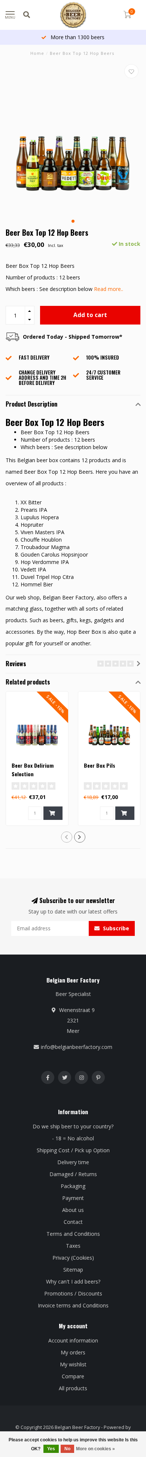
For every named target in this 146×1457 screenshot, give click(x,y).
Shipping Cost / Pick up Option (73, 1150)
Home (37, 53)
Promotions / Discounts (73, 1293)
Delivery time (73, 1162)
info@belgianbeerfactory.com (76, 1046)
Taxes (73, 1245)
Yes (51, 1448)
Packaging (73, 1186)
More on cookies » (95, 1448)
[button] (73, 221)
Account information (73, 1340)
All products (73, 1388)
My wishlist (73, 1364)
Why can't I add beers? (73, 1281)
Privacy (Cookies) (73, 1257)
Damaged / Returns (73, 1174)
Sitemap (73, 1269)
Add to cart (90, 315)
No (67, 1448)
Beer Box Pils (99, 765)
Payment (73, 1197)
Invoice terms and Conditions (73, 1305)
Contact (73, 1221)
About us (73, 1209)
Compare (73, 1376)
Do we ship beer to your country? (73, 1126)
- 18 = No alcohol (73, 1138)
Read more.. (108, 288)
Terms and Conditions (73, 1233)
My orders (73, 1352)
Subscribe (115, 928)
